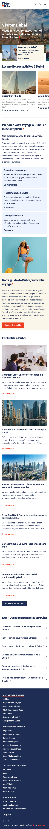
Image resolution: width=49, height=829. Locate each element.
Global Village (8, 738)
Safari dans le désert (11, 734)
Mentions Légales (10, 805)
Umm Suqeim (8, 791)
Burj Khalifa (7, 731)
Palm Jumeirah (9, 788)
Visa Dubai (7, 713)
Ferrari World (8, 752)
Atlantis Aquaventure (11, 745)
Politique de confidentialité (14, 809)
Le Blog (5, 699)
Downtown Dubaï (9, 777)
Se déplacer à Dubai (11, 721)
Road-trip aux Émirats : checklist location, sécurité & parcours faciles (23, 486)
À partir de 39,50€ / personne (15, 110)
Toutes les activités (11, 760)
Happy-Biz (41, 825)
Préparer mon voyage (11, 703)
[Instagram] (8, 821)
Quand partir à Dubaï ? (12, 706)
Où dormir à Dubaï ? (11, 717)
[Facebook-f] (4, 821)
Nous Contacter (9, 801)
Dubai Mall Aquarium (11, 756)
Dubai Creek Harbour (11, 780)
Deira (4, 773)
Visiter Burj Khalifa (11, 96)
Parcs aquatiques (10, 741)
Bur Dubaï (6, 770)
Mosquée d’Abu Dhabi (11, 749)
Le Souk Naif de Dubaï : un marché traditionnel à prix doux (19, 576)
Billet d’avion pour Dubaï (13, 710)
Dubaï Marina (8, 784)
